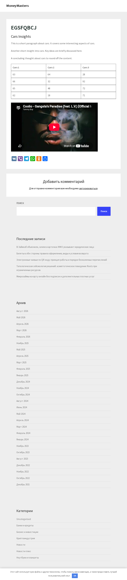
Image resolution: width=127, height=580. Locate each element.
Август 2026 (22, 311)
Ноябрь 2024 (22, 388)
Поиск (20, 203)
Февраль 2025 (23, 368)
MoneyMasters (17, 5)
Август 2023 (22, 458)
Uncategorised (23, 519)
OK (75, 575)
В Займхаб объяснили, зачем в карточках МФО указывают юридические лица (55, 246)
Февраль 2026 (23, 336)
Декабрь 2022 (23, 465)
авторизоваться (88, 188)
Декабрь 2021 (23, 484)
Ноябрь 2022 (22, 471)
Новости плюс (23, 551)
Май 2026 (20, 317)
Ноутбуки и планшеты (27, 557)
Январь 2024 (22, 439)
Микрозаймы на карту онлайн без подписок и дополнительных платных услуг (55, 276)
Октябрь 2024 (23, 394)
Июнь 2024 (21, 407)
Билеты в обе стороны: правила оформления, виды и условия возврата (52, 253)
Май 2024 (20, 413)
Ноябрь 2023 (22, 445)
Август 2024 (22, 400)
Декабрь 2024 (23, 381)
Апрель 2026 (22, 323)
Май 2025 (20, 349)
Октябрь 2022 (23, 478)
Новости (20, 544)
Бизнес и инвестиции (27, 531)
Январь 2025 (22, 375)
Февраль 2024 (23, 433)
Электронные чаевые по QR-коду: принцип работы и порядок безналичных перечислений (61, 259)
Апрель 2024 (22, 420)
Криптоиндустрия (25, 538)
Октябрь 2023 (23, 452)
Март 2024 (21, 426)
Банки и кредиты (24, 525)
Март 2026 (21, 330)
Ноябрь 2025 (22, 343)
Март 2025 (21, 362)
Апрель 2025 (22, 355)
